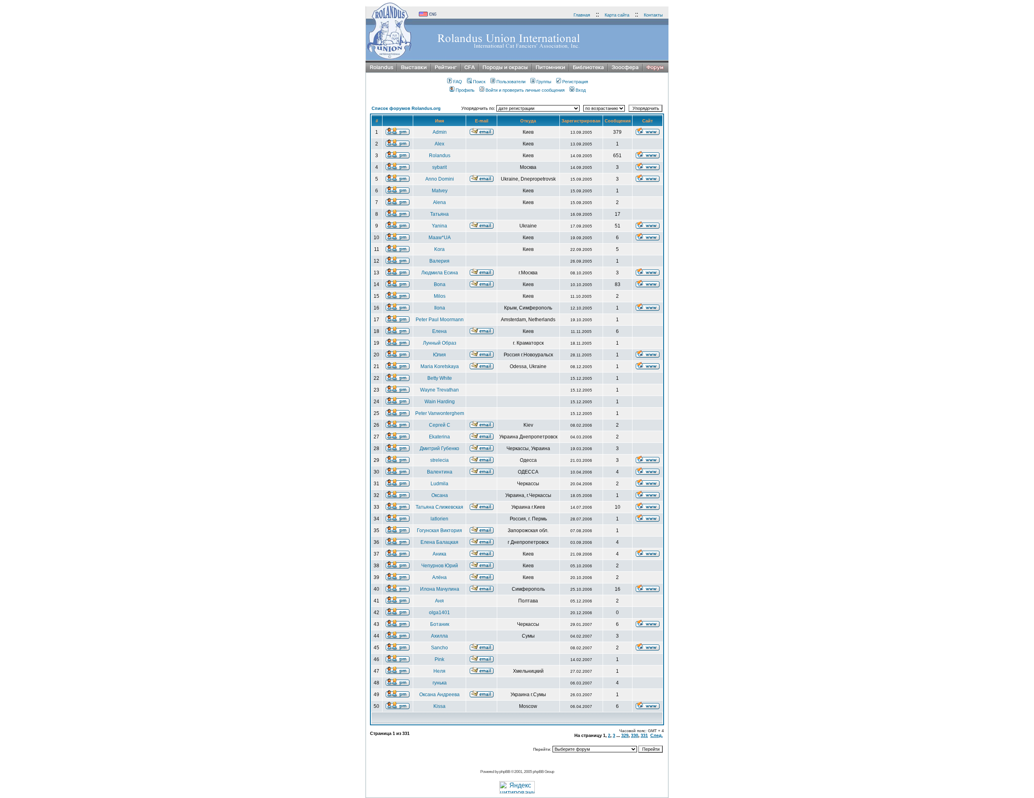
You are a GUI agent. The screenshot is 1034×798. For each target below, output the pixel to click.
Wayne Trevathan (439, 390)
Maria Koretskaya (439, 366)
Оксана (439, 495)
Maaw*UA (440, 237)
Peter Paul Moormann (440, 319)
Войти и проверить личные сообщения (525, 90)
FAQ (457, 81)
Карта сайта (617, 15)
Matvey (440, 191)
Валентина (439, 472)
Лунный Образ (439, 343)
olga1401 (439, 612)
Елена (439, 331)
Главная (582, 15)
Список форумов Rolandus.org (406, 108)
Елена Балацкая (439, 542)
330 (634, 735)
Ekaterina (439, 437)
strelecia (439, 460)
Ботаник (439, 624)
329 (624, 735)
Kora (439, 249)
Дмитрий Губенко (439, 448)
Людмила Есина (439, 273)
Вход (581, 90)
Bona (440, 284)
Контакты (653, 15)
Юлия (439, 355)
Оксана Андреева (439, 694)
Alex (439, 144)
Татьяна (439, 214)
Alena (439, 202)
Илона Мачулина (439, 589)
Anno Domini (439, 179)
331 (644, 735)
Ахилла (439, 636)
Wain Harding (440, 401)
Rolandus (439, 155)
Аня (439, 601)
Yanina (439, 226)
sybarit (439, 167)
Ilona (439, 308)
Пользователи (510, 81)
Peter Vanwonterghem (439, 413)
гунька (440, 683)
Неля (439, 671)
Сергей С (439, 425)
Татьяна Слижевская (439, 507)
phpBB (504, 771)
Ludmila (439, 483)
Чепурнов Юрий (439, 565)
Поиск (479, 81)
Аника (439, 554)
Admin (440, 132)
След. (656, 735)
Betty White (439, 378)
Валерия (439, 261)
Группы (543, 81)
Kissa (439, 706)
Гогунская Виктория (439, 530)
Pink (439, 659)
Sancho (439, 648)
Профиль (465, 90)
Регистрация (575, 81)
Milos (440, 296)
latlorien (439, 519)
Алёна (439, 577)
